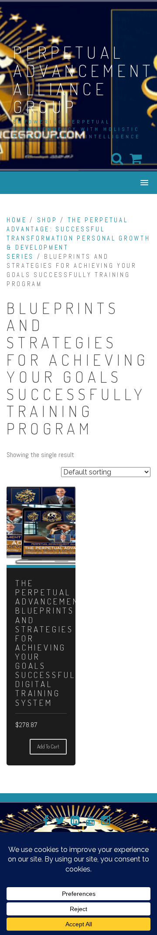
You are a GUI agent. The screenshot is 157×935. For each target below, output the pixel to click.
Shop (47, 220)
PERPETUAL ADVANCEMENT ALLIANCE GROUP (83, 79)
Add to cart (48, 746)
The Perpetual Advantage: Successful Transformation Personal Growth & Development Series (78, 238)
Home (17, 220)
